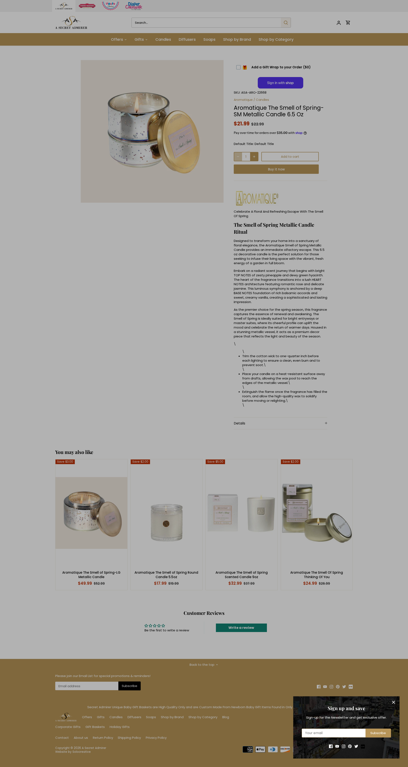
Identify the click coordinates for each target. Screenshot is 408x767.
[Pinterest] (350, 746)
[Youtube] (337, 746)
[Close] (393, 702)
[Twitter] (356, 746)
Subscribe (378, 733)
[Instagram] (343, 746)
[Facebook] (331, 746)
